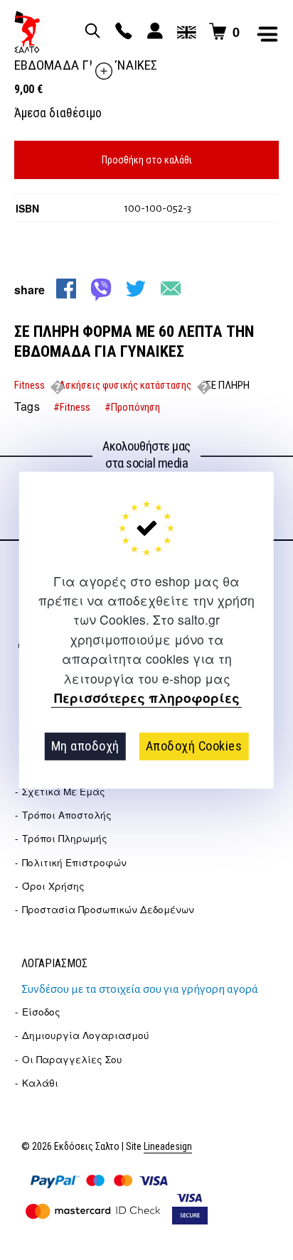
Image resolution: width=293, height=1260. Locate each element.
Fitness (29, 385)
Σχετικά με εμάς (63, 791)
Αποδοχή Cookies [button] (194, 745)
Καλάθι (40, 1082)
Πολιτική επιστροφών (74, 862)
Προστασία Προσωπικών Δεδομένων (108, 909)
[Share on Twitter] (136, 288)
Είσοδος (41, 1011)
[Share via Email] (171, 288)
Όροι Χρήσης (53, 886)
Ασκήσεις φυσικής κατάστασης (125, 385)
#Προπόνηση (132, 407)
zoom (104, 71)
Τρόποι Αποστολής (67, 815)
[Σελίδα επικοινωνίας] (121, 32)
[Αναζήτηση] (90, 32)
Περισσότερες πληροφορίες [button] (147, 698)
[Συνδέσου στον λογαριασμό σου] (153, 32)
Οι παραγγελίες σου (72, 1059)
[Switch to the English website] (184, 32)
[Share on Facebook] (66, 288)
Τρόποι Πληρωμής (64, 838)
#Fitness (71, 407)
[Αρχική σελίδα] (27, 32)
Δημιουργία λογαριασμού (85, 1035)
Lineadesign (168, 1146)
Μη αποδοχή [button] (85, 745)
